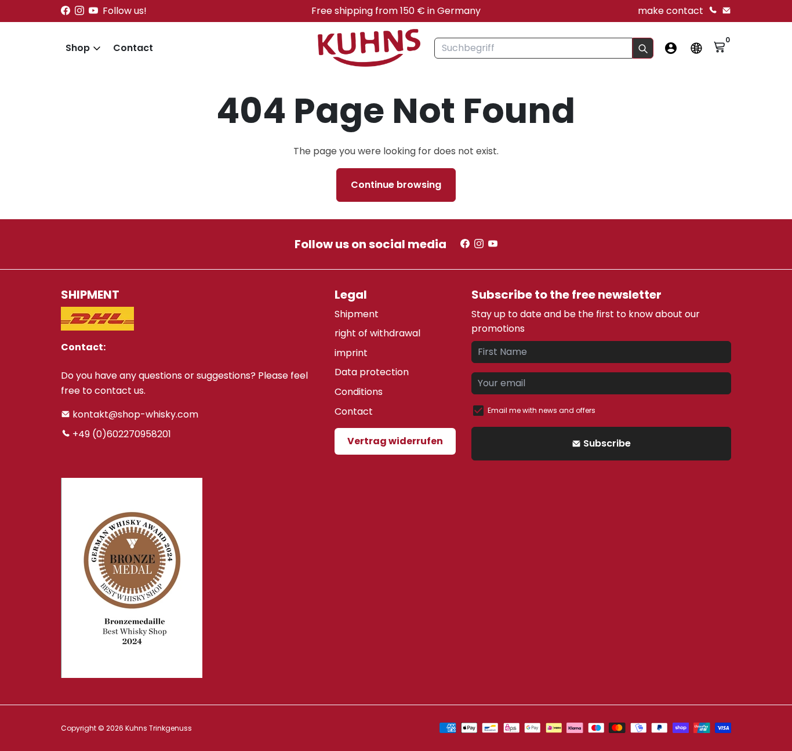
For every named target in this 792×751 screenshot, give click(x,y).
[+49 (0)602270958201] (712, 10)
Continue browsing (396, 184)
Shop (78, 48)
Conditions (359, 391)
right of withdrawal (377, 333)
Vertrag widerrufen (395, 441)
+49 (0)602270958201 (120, 434)
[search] (643, 48)
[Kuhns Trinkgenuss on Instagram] (79, 10)
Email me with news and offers (541, 410)
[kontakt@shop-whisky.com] (726, 10)
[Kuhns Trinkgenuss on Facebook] (65, 10)
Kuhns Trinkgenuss (158, 728)
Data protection (372, 372)
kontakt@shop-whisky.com (134, 414)
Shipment (357, 314)
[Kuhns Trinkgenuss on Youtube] (93, 10)
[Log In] (670, 48)
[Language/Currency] (696, 48)
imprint (351, 353)
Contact (133, 48)
